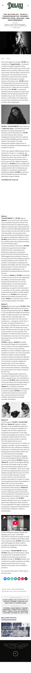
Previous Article (15, 597)
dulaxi (4, 589)
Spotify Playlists (20, 646)
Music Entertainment (18, 24)
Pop (11, 591)
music (9, 589)
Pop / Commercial (20, 25)
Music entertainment (18, 589)
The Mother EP (22, 591)
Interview (25, 644)
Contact (13, 648)
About (21, 648)
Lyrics (9, 646)
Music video (6, 591)
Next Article (15, 605)
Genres (7, 24)
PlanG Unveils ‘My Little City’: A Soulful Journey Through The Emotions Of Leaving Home (15, 601)
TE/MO (20, 571)
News (6, 645)
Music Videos (8, 25)
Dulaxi (15, 22)
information (10, 571)
